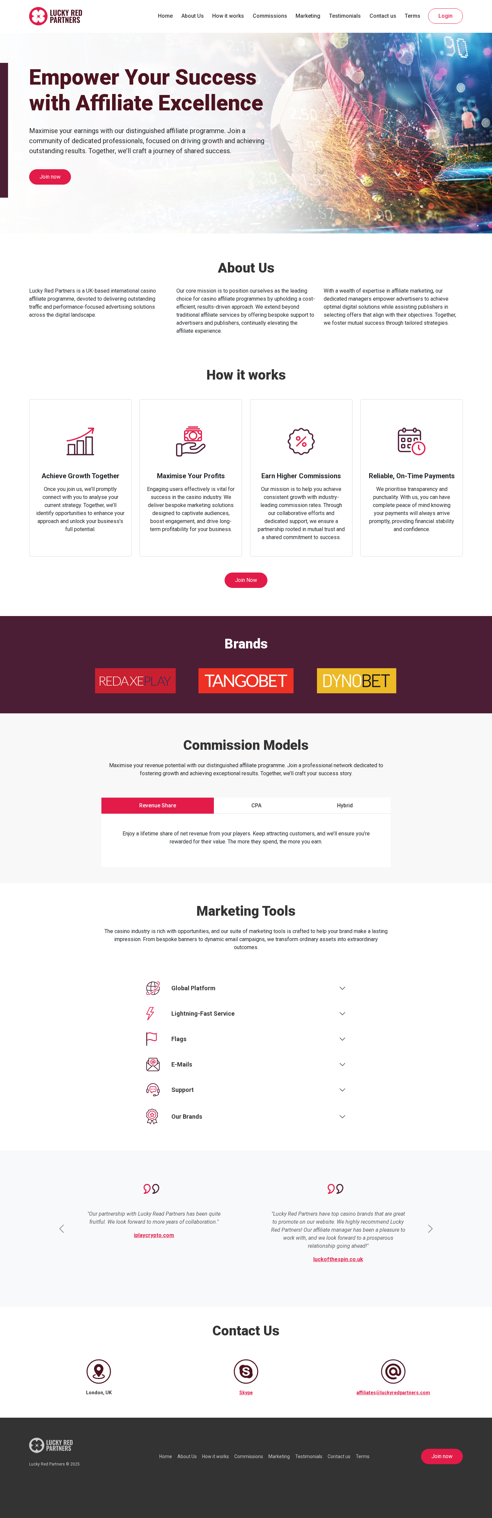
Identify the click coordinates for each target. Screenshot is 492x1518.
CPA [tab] (256, 805)
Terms (412, 16)
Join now (50, 177)
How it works (228, 16)
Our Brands (186, 1116)
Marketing (308, 16)
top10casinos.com (272, 1235)
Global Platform (193, 988)
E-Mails (181, 1064)
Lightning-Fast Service (203, 1013)
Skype (246, 1392)
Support (182, 1089)
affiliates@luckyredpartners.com (393, 1392)
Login (445, 16)
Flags (178, 1038)
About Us (192, 16)
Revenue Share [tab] (157, 805)
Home (165, 16)
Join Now (246, 580)
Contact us (383, 16)
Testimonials (345, 16)
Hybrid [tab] (345, 805)
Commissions (270, 16)
